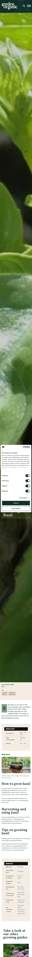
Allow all (16, 503)
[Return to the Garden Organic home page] (9, 9)
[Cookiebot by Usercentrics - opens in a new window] (23, 447)
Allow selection (16, 508)
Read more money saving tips (15, 850)
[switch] (27, 480)
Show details (23, 498)
